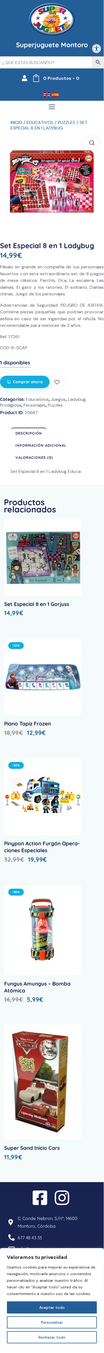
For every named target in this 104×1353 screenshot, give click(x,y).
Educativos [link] (40, 122)
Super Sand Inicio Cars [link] (32, 1148)
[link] (96, 48)
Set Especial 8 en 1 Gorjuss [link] (36, 604)
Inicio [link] (16, 122)
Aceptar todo (52, 1307)
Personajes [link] (35, 405)
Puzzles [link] (67, 122)
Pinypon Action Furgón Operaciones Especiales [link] (42, 847)
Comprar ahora (28, 381)
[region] (52, 1298)
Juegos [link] (58, 399)
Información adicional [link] (40, 445)
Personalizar (52, 1322)
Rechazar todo (52, 1337)
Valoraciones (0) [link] (34, 457)
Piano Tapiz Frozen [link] (27, 723)
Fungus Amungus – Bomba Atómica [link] (37, 987)
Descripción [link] (28, 433)
